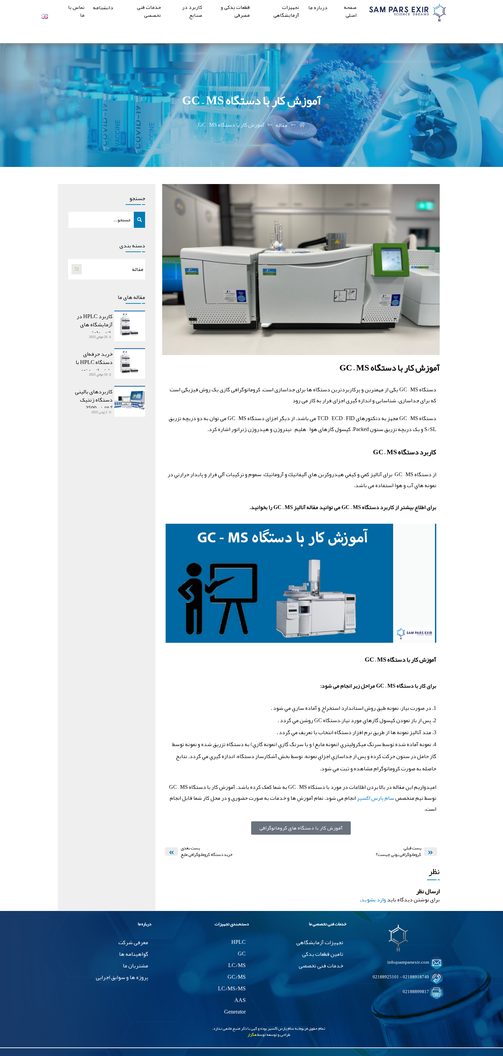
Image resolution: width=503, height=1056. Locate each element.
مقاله (281, 125)
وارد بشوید (373, 899)
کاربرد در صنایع (192, 11)
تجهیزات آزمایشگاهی (286, 11)
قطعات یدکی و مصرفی (235, 11)
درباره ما (317, 8)
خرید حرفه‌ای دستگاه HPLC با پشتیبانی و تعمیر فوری (94, 366)
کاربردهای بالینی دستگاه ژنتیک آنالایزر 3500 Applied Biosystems (91, 404)
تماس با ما (76, 11)
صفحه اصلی (350, 11)
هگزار (252, 1034)
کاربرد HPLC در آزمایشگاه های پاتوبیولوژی (95, 324)
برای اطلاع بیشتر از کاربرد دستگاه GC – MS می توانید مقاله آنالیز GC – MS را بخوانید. (342, 507)
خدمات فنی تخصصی (149, 11)
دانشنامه (103, 8)
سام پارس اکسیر (375, 798)
